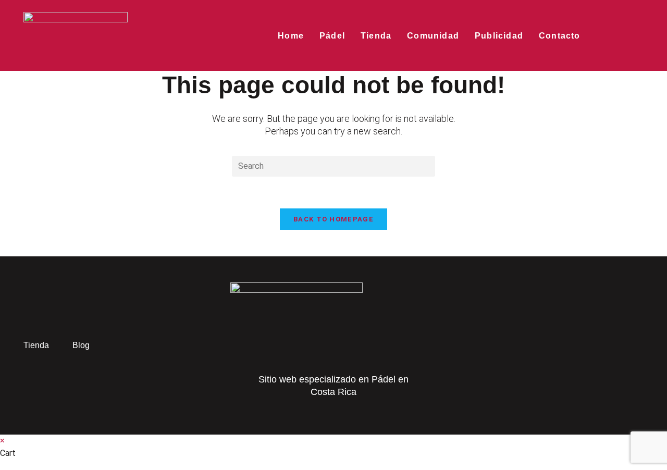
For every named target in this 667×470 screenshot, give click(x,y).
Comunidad (433, 35)
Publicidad (499, 35)
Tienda (376, 35)
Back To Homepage (333, 219)
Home (291, 35)
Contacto (559, 35)
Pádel (332, 35)
